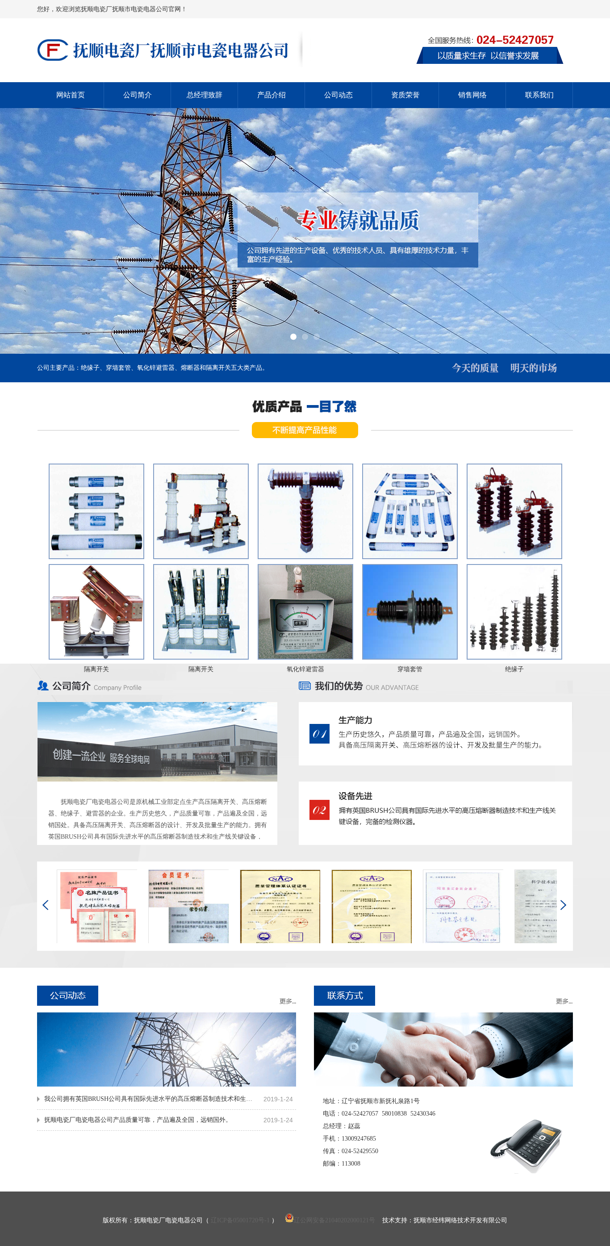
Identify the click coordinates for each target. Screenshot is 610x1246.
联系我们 (539, 95)
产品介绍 (271, 95)
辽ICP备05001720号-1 (240, 1220)
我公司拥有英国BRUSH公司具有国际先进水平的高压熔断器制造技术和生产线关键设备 (150, 1098)
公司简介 (137, 95)
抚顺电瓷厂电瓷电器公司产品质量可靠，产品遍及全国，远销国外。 (138, 1119)
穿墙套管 (409, 669)
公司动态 (338, 95)
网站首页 (70, 95)
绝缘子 (514, 669)
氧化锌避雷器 (305, 669)
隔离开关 (96, 669)
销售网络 (472, 95)
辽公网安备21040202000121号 (334, 1220)
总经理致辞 (204, 95)
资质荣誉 (405, 95)
